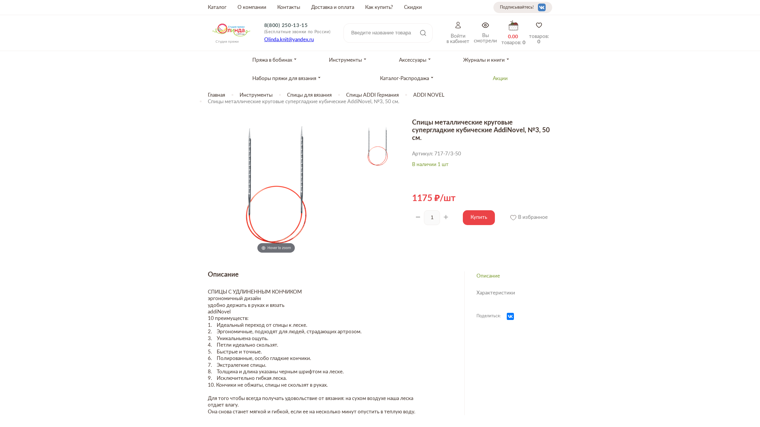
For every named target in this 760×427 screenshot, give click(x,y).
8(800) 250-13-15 (286, 25)
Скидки (413, 7)
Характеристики (495, 292)
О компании (252, 7)
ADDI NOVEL (428, 95)
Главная (216, 95)
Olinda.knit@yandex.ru (289, 39)
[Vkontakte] (542, 7)
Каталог (217, 7)
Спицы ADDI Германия (372, 95)
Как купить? (379, 7)
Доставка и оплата (332, 7)
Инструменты (256, 95)
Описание (488, 275)
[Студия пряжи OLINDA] (231, 38)
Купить (479, 217)
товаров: (539, 39)
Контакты (288, 7)
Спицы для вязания (309, 95)
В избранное (532, 217)
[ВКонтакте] (510, 316)
